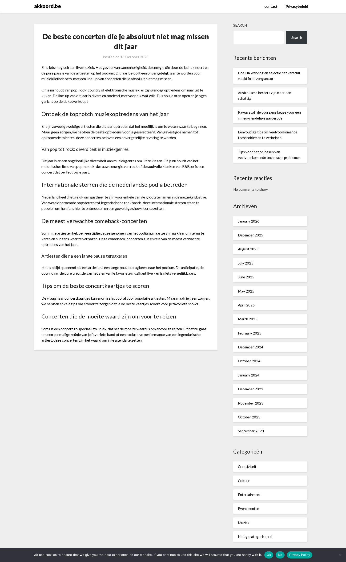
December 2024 (250, 347)
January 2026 (248, 221)
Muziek (243, 523)
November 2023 (250, 403)
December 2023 (250, 389)
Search (240, 25)
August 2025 (248, 249)
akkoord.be (47, 6)
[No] (340, 555)
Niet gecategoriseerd (255, 536)
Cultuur (244, 481)
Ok (269, 555)
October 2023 (249, 417)
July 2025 (245, 263)
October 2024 (249, 361)
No (280, 555)
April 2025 (246, 305)
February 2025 (249, 333)
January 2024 (248, 375)
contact (271, 6)
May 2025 (246, 291)
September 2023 (251, 431)
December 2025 (250, 235)
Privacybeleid (297, 6)
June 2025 (246, 277)
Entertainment (249, 494)
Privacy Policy (299, 555)
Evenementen (248, 508)
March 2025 (247, 319)
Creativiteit (247, 466)
